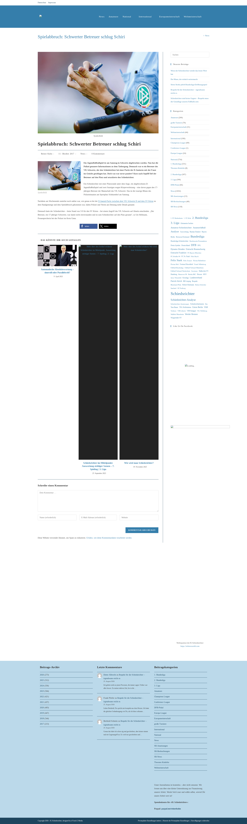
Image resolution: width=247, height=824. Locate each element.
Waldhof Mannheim (177, 314)
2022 (42, 697)
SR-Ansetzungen (177, 196)
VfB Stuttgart (191, 311)
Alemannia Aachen (186, 223)
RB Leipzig (187, 281)
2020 (42, 708)
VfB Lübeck (182, 311)
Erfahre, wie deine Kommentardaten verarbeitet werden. (109, 538)
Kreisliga (186, 278)
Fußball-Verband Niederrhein (180, 271)
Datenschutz (42, 3)
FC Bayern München (194, 253)
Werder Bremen (191, 314)
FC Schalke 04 (175, 256)
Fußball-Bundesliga (177, 268)
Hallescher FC (204, 271)
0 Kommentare (98, 154)
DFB (193, 245)
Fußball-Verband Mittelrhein (194, 268)
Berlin (173, 237)
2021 (42, 702)
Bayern (204, 232)
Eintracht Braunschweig (195, 249)
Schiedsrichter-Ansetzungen (180, 304)
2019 (42, 713)
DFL (199, 245)
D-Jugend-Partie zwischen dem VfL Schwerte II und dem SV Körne (125, 201)
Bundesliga (197, 236)
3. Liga (173, 179)
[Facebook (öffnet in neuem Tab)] (201, 2)
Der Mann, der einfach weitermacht (184, 79)
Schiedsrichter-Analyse (183, 299)
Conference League (178, 148)
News (207, 36)
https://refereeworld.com (190, 646)
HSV (205, 274)
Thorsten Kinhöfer (178, 168)
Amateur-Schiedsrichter (181, 227)
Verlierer (173, 311)
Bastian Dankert (195, 232)
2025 (42, 680)
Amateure (174, 117)
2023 (42, 691)
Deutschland (185, 245)
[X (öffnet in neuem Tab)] (198, 2)
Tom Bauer (174, 307)
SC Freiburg (182, 288)
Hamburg (174, 274)
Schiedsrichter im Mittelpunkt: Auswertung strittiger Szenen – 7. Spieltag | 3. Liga (98, 466)
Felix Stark (176, 260)
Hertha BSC (192, 274)
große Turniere (176, 123)
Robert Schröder (200, 285)
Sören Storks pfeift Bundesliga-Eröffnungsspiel (189, 85)
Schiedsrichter (183, 293)
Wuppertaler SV (176, 318)
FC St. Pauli (185, 256)
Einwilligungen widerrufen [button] (200, 821)
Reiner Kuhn (46, 154)
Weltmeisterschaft (177, 132)
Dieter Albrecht (109, 675)
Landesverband (196, 278)
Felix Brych (195, 256)
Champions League (178, 143)
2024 (42, 686)
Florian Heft (175, 264)
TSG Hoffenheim (185, 307)
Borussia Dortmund (182, 237)
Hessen (199, 274)
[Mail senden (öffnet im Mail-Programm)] (208, 2)
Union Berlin (197, 307)
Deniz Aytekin (175, 245)
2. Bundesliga (176, 174)
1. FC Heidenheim (177, 218)
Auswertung (184, 232)
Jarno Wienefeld (176, 278)
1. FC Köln (187, 218)
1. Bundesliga (176, 164)
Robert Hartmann (188, 285)
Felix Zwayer (187, 260)
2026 (42, 675)
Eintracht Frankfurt (178, 253)
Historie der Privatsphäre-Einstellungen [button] (176, 821)
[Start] (201, 36)
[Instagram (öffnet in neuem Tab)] (205, 2)
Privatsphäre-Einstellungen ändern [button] (149, 821)
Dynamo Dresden (178, 249)
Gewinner (194, 271)
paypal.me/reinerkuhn (171, 809)
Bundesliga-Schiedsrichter (179, 241)
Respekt (194, 281)
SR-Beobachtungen (178, 201)
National (174, 159)
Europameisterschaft (178, 127)
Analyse (175, 231)
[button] (88, 226)
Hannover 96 (182, 274)
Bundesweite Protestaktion (198, 241)
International (176, 138)
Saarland (173, 288)
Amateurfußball (199, 228)
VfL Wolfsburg (202, 311)
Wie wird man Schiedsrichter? (139, 463)
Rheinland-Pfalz (176, 285)
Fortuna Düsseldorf (186, 264)
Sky (206, 304)
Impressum (52, 3)
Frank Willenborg (200, 264)
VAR (206, 307)
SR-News (174, 207)
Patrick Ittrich (176, 281)
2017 (42, 724)
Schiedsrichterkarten (197, 304)
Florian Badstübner (199, 260)
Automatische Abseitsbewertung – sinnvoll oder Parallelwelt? (57, 271)
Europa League (176, 153)
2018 (42, 718)
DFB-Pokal (175, 185)
